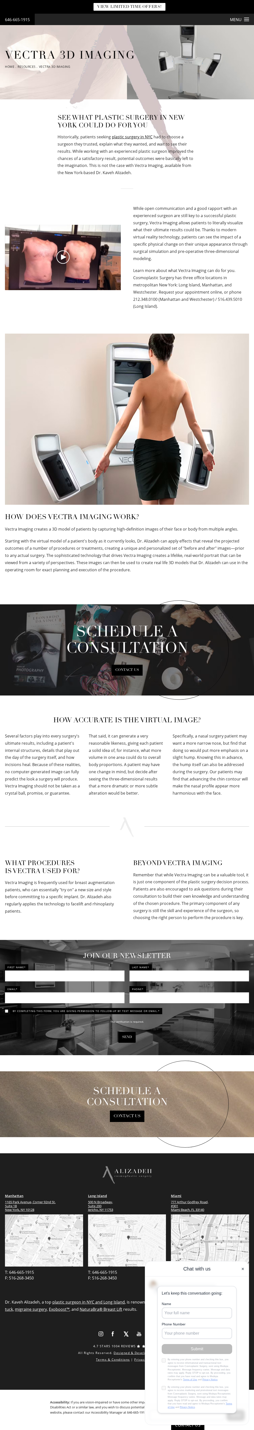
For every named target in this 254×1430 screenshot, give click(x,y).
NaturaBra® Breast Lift (101, 1309)
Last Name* (140, 967)
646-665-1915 (17, 19)
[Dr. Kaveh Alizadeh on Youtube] (139, 1334)
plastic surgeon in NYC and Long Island (88, 1302)
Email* (12, 989)
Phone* (138, 989)
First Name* (16, 967)
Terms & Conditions (113, 1359)
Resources (27, 67)
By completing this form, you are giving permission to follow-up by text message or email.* (86, 1011)
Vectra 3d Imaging (54, 67)
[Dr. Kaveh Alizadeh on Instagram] (101, 1334)
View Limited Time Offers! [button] (129, 7)
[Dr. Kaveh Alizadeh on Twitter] (126, 1334)
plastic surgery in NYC (132, 137)
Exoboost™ (59, 1309)
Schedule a (127, 1097)
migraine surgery (31, 1309)
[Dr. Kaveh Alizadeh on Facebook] (113, 1334)
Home (9, 67)
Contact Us (127, 670)
